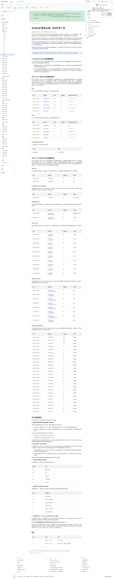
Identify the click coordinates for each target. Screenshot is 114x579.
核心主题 (20, 7)
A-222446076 (46, 98)
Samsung (59, 527)
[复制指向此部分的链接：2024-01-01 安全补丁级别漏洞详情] (55, 77)
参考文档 (47, 7)
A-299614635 (45, 137)
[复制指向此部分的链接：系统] (35, 115)
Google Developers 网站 (72, 518)
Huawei (43, 527)
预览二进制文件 (20, 565)
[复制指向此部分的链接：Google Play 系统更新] (45, 142)
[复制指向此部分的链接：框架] (35, 88)
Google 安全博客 (53, 565)
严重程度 (60, 80)
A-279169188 (45, 131)
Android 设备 (34, 7)
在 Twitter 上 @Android (54, 560)
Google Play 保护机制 (59, 61)
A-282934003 (46, 125)
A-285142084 (46, 134)
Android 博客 (52, 563)
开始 (109, 14)
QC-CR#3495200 (51, 304)
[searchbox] (8, 11)
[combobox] (91, 1)
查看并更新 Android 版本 (72, 35)
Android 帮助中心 (85, 560)
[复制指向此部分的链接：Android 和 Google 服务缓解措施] (54, 59)
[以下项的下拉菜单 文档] (13, 1)
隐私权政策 (36, 576)
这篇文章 (51, 441)
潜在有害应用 (70, 69)
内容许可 (40, 550)
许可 (32, 576)
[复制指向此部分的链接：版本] (35, 532)
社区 (24, 576)
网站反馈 (40, 576)
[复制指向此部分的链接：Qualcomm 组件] (41, 279)
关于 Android (19, 576)
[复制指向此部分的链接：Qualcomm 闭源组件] (44, 326)
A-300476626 (46, 104)
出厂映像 (19, 567)
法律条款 (28, 576)
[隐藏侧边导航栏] (14, 577)
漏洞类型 (55, 80)
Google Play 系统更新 (39, 85)
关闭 (103, 14)
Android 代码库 (20, 560)
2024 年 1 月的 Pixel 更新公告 (72, 53)
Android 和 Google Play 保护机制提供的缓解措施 (45, 47)
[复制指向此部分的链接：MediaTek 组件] (41, 202)
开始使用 (9, 7)
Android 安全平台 (42, 61)
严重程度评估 (36, 43)
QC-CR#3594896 (51, 295)
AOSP (33, 23)
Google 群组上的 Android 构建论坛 (56, 569)
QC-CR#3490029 (51, 291)
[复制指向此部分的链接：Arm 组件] (38, 168)
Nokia (55, 527)
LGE (47, 527)
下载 (18, 563)
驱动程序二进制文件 (21, 569)
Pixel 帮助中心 (84, 562)
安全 (15, 7)
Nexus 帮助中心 (85, 563)
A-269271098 (45, 128)
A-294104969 (45, 111)
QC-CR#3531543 (51, 312)
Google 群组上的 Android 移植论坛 (56, 571)
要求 (18, 562)
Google (39, 527)
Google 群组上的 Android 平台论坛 (56, 567)
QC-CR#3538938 (51, 317)
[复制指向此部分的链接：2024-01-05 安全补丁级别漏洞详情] (55, 158)
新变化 (2, 7)
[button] (7, 19)
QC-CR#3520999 (51, 308)
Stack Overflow (85, 569)
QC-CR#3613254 (51, 321)
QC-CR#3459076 (51, 300)
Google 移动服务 (40, 70)
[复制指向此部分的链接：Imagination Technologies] (47, 186)
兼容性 (27, 7)
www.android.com (85, 565)
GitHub (18, 571)
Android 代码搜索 (20, 1)
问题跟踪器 (84, 571)
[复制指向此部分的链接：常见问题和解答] (43, 417)
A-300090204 (46, 101)
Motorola (51, 527)
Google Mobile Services (86, 567)
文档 (11, 1)
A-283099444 (46, 107)
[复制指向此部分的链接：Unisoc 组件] (39, 223)
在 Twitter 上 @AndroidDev (55, 562)
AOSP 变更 (35, 18)
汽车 (41, 7)
